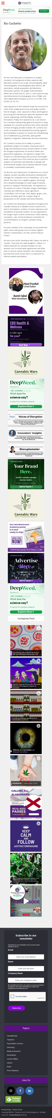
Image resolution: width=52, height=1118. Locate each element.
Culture (9, 1063)
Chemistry (11, 1047)
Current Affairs (12, 1059)
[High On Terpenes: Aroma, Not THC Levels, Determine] (26, 673)
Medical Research (14, 1051)
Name (10, 962)
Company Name (15, 973)
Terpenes (10, 1039)
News (9, 1066)
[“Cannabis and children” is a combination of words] (26, 771)
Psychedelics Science (15, 1043)
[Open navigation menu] (3, 3)
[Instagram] (11, 1091)
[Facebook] (20, 1091)
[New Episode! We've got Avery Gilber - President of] (26, 901)
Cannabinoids (12, 1036)
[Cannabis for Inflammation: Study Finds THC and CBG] (26, 640)
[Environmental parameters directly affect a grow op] (26, 868)
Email (10, 950)
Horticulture (11, 1055)
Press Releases (13, 1070)
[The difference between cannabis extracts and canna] (26, 706)
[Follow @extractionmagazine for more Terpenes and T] (26, 836)
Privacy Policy (6, 1109)
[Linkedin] (29, 1091)
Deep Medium (15, 1115)
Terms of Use (17, 1109)
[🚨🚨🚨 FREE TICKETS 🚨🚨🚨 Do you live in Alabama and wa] (26, 803)
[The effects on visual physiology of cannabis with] (26, 738)
